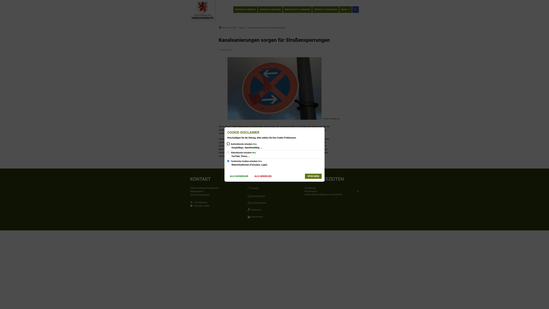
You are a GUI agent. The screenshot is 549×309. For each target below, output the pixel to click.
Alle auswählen (239, 176)
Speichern (313, 176)
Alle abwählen (262, 176)
